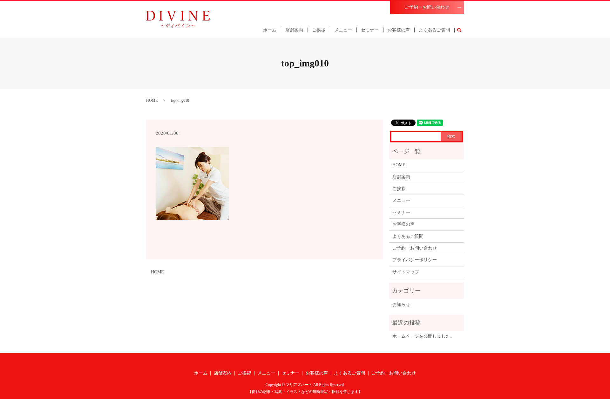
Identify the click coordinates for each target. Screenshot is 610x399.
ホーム (269, 30)
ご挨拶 (318, 30)
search (461, 30)
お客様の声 (399, 30)
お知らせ (401, 304)
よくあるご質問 (434, 30)
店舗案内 (294, 30)
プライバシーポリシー (414, 260)
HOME (152, 100)
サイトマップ (405, 272)
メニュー (343, 30)
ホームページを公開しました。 (423, 336)
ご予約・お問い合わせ (427, 7)
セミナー (370, 30)
